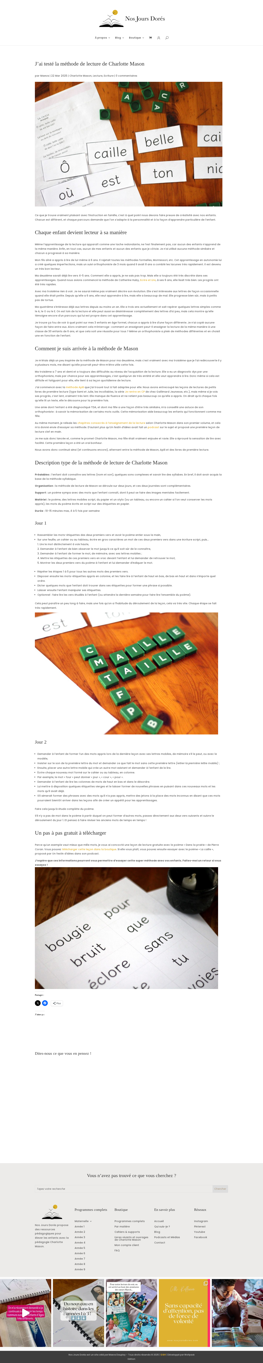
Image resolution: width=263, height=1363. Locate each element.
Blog (118, 37)
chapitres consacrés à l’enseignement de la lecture (111, 423)
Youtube (199, 1232)
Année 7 (80, 1258)
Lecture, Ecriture (103, 76)
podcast (153, 427)
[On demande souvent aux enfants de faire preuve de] (184, 1313)
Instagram (201, 1221)
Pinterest (200, 1226)
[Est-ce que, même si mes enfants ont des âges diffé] (25, 1313)
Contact (159, 1242)
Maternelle (82, 1221)
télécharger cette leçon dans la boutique (89, 849)
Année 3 (80, 1237)
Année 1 (79, 1226)
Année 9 (80, 1269)
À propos (101, 37)
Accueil (159, 1221)
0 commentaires (126, 76)
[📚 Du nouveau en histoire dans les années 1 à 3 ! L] (78, 1313)
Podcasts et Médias (167, 1237)
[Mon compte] (158, 38)
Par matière (122, 1226)
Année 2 (80, 1232)
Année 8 (80, 1264)
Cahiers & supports (127, 1232)
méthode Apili (75, 387)
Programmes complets (130, 1221)
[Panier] (151, 38)
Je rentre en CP (135, 391)
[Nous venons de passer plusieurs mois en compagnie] (131, 1313)
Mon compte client (127, 1245)
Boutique (135, 37)
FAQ (117, 1250)
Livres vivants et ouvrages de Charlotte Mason (131, 1239)
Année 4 (80, 1242)
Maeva (44, 76)
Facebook (200, 1237)
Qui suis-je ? (162, 1226)
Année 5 (80, 1248)
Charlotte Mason (80, 76)
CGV (163, 1354)
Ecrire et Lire (148, 280)
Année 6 (80, 1253)
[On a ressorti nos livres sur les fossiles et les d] (237, 1313)
